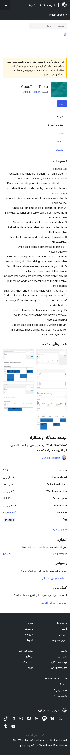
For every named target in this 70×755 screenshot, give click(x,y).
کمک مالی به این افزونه (54, 602)
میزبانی (63, 634)
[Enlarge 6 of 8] (29, 366)
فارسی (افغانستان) (48, 710)
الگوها (30, 640)
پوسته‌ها (29, 628)
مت (63, 684)
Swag (28, 668)
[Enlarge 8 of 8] (29, 401)
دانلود (62, 103)
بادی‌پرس (60, 695)
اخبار (64, 628)
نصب (60, 132)
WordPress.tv (57, 668)
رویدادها (29, 656)
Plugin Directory (58, 14)
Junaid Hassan (32, 91)
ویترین (30, 622)
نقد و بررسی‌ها (55, 124)
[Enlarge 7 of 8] (29, 388)
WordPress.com (56, 678)
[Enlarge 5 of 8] (29, 353)
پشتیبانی (59, 149)
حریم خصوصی (59, 640)
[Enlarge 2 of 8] (62, 371)
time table (9, 520)
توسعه (59, 141)
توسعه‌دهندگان (59, 662)
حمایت (28, 662)
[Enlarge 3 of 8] (62, 395)
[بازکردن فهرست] (5, 5)
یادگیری (62, 650)
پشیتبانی (62, 656)
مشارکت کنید (26, 650)
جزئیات (59, 116)
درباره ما (62, 622)
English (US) (9, 512)
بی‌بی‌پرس (60, 690)
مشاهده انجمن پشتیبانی (54, 578)
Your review (60, 554)
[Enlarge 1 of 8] (62, 353)
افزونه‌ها (28, 634)
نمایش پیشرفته (58, 529)
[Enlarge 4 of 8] (62, 418)
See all (7, 554)
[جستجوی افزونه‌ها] (32, 26)
